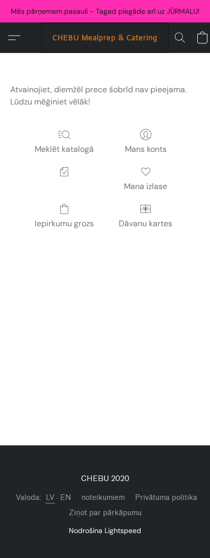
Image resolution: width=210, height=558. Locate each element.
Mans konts (146, 149)
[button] (105, 37)
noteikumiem (103, 497)
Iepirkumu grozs (64, 223)
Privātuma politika (166, 497)
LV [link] (50, 497)
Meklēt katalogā (64, 149)
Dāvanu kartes (145, 223)
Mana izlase (145, 186)
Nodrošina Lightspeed (105, 530)
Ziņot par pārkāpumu (105, 513)
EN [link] (65, 497)
